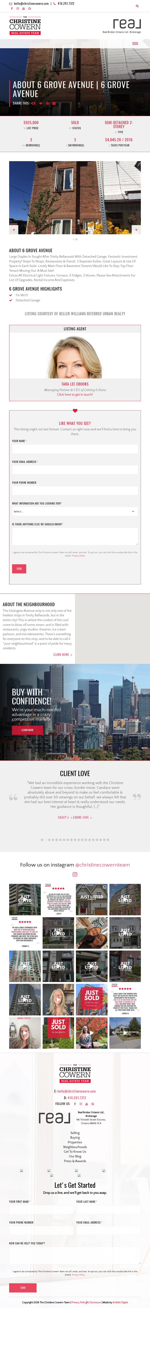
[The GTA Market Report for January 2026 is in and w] (58, 999)
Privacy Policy (78, 556)
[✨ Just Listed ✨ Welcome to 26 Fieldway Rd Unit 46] (58, 966)
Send (19, 568)
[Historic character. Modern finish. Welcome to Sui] (125, 899)
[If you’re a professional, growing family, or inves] (25, 999)
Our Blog (75, 1156)
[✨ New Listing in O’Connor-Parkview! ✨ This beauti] (125, 1033)
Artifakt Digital (120, 1302)
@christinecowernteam (102, 865)
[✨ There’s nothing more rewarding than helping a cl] (125, 999)
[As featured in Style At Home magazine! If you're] (125, 966)
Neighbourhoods (75, 1147)
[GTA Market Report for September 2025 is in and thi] (25, 1033)
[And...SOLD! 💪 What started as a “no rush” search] (92, 999)
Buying (75, 1138)
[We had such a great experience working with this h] (25, 933)
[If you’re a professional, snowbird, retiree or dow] (92, 1033)
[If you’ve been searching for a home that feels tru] (125, 933)
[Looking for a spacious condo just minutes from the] (92, 966)
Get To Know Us (75, 1152)
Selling (75, 1133)
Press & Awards (75, 1161)
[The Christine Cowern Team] (25, 25)
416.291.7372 (66, 3)
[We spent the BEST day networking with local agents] (92, 933)
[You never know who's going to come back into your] (58, 899)
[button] (13, 197)
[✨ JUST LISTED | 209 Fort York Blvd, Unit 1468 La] (25, 899)
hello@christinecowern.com (31, 3)
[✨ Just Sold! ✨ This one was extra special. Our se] (58, 1033)
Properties (75, 1142)
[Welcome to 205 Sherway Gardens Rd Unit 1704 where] (25, 966)
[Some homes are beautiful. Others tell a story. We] (58, 933)
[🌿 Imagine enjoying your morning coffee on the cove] (92, 899)
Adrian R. (63, 825)
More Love (82, 825)
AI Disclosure (94, 1302)
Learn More (61, 655)
